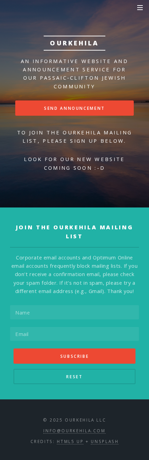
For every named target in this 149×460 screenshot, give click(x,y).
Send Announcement (74, 108)
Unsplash (105, 441)
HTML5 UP (70, 441)
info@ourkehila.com (74, 430)
